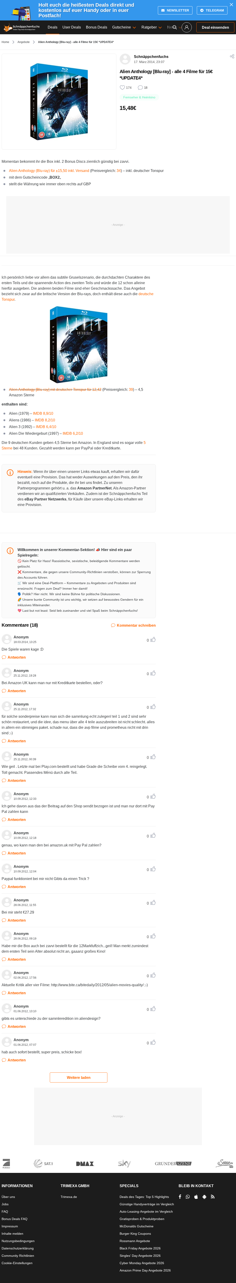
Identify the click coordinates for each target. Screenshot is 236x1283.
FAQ (5, 1211)
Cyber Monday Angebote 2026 (142, 1263)
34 (119, 171)
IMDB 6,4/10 (46, 427)
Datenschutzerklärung (18, 1248)
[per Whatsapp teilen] (188, 1196)
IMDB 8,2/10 (45, 420)
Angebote (24, 42)
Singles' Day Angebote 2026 (140, 1255)
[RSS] (213, 1196)
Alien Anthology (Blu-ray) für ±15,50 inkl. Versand (49, 171)
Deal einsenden (215, 27)
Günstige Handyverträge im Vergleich (147, 1204)
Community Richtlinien (18, 1255)
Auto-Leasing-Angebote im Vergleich (146, 1211)
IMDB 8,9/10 (43, 413)
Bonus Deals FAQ (14, 1219)
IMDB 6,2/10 (73, 433)
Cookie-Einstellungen (17, 1263)
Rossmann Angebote (135, 1241)
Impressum (10, 1226)
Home (5, 42)
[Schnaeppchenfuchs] (22, 27)
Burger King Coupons (135, 1233)
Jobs (5, 1204)
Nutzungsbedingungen (18, 1241)
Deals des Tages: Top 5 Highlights (144, 1197)
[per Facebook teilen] (180, 1196)
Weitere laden (79, 1078)
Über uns (8, 1197)
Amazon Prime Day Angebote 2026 (145, 1270)
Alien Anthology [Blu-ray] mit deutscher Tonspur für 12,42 (55, 389)
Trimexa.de (69, 1197)
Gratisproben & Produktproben (142, 1219)
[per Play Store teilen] (204, 1196)
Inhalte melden (12, 1233)
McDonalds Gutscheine (136, 1226)
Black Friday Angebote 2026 (140, 1248)
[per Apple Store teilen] (196, 1196)
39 (131, 389)
